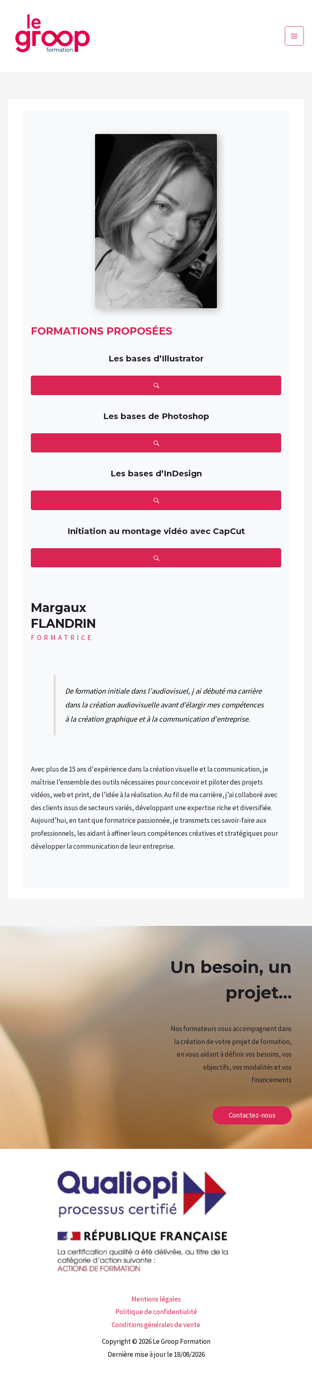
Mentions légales (156, 1299)
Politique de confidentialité (156, 1311)
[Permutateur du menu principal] (294, 36)
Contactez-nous (252, 1115)
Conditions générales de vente (156, 1324)
